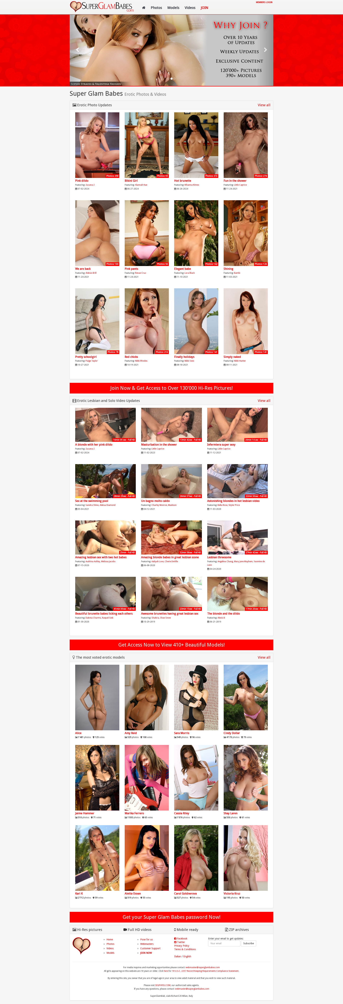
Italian (177, 956)
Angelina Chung (225, 561)
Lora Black (190, 273)
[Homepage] (143, 8)
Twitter (180, 942)
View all (264, 105)
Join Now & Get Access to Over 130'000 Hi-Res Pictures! (171, 388)
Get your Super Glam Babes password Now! (171, 917)
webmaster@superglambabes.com (203, 967)
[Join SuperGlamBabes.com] (97, 145)
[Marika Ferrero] (147, 778)
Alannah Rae (141, 185)
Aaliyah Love (157, 561)
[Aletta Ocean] (147, 858)
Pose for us (146, 939)
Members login (264, 2)
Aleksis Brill (91, 273)
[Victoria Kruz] (246, 858)
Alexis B (221, 618)
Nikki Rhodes (141, 361)
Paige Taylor (92, 361)
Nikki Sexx (189, 361)
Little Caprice (240, 185)
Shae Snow (165, 618)
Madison (172, 505)
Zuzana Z (90, 185)
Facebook (181, 938)
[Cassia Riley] (196, 778)
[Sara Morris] (196, 697)
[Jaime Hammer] (97, 778)
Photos (156, 8)
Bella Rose (222, 505)
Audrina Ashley (93, 561)
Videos (190, 8)
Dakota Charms (93, 618)
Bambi (237, 273)
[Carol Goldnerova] (196, 858)
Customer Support (150, 948)
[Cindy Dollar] (246, 697)
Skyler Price (234, 505)
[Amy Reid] (147, 697)
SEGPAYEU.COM (162, 985)
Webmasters (146, 943)
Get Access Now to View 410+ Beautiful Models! (171, 645)
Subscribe (248, 943)
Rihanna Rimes (192, 185)
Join (204, 8)
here (166, 971)
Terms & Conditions (185, 949)
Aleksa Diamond (107, 505)
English (187, 956)
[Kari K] (97, 858)
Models (173, 8)
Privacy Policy (181, 945)
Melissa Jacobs (108, 561)
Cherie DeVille (171, 561)
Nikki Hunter (240, 361)
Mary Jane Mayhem (243, 561)
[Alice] (97, 697)
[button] (78, 49)
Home (109, 939)
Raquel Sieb (107, 618)
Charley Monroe (159, 505)
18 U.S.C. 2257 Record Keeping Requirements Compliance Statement (205, 971)
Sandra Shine (92, 505)
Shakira (155, 618)
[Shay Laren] (246, 778)
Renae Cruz (140, 273)
